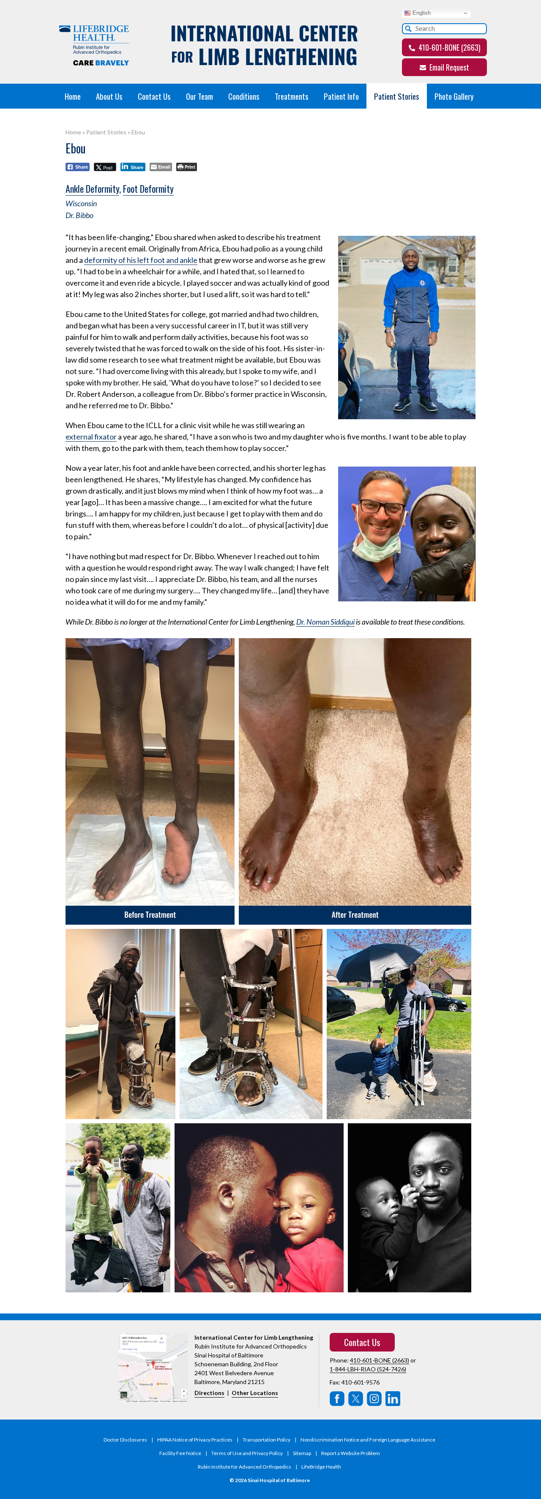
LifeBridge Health (321, 1467)
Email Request (448, 67)
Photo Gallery (454, 96)
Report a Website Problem (350, 1453)
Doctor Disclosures (125, 1439)
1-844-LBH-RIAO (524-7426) (368, 1369)
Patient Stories (396, 96)
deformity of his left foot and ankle (140, 260)
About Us (109, 96)
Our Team (199, 96)
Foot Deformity (148, 188)
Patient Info (341, 96)
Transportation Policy (266, 1439)
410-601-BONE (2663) (449, 47)
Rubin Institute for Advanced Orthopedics (244, 1467)
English (421, 13)
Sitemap (302, 1453)
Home (73, 96)
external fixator (91, 436)
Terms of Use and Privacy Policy (247, 1453)
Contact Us (154, 96)
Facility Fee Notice (180, 1453)
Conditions (244, 96)
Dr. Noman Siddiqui (325, 621)
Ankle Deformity (92, 188)
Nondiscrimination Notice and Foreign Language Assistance (368, 1439)
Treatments (292, 96)
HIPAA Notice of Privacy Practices (194, 1439)
